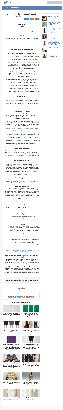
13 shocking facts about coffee (54, 48)
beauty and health (15, 7)
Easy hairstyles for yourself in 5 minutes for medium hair (54, 29)
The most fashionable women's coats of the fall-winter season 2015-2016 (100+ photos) (54, 43)
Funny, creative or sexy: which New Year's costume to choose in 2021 (54, 55)
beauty (54, 26)
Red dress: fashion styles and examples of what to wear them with (54, 36)
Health (54, 50)
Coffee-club (8, 2)
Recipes (53, 18)
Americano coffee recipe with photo (54, 17)
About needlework (54, 32)
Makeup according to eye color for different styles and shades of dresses (54, 23)
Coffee (6, 7)
